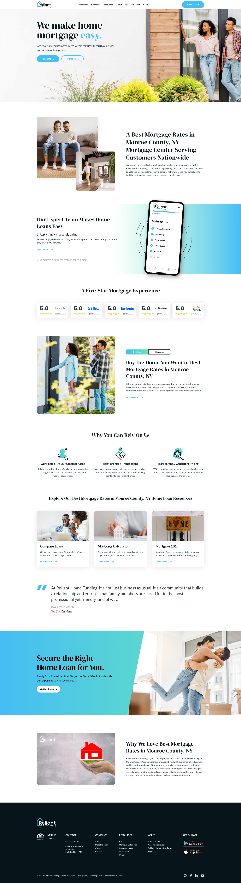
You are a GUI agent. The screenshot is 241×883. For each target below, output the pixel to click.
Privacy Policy (83, 876)
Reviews (98, 851)
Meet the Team (101, 845)
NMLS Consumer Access (108, 876)
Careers (98, 848)
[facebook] (191, 875)
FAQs (121, 855)
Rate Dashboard (132, 4)
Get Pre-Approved (156, 845)
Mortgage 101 (125, 851)
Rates (121, 841)
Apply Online (154, 841)
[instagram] (185, 875)
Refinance (95, 4)
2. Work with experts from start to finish (62, 259)
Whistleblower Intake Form (160, 848)
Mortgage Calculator (128, 845)
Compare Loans (126, 848)
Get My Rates (47, 689)
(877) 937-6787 (72, 841)
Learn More (132, 397)
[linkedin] (196, 875)
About (119, 4)
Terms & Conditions (68, 876)
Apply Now (42, 249)
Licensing (93, 876)
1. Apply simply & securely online (57, 234)
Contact (146, 4)
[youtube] (202, 875)
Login (150, 851)
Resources (108, 4)
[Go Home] (44, 4)
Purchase (83, 4)
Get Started (193, 4)
